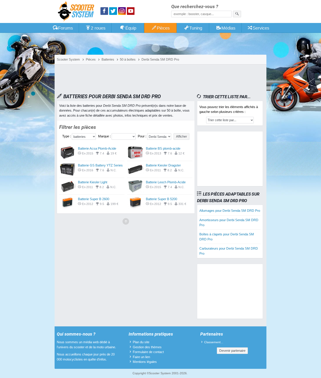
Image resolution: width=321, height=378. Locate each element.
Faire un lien (141, 357)
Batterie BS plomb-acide (163, 148)
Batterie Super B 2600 (93, 199)
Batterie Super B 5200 (161, 199)
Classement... (213, 342)
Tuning (195, 28)
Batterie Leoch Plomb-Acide (166, 182)
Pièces (163, 28)
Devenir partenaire (232, 350)
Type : (67, 136)
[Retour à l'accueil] (77, 12)
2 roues (98, 28)
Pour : (142, 136)
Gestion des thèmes (147, 347)
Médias (228, 28)
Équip (130, 28)
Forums (65, 28)
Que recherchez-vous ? (194, 6)
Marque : (105, 136)
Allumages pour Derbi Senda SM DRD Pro (229, 210)
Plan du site (141, 342)
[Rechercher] (237, 14)
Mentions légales (145, 362)
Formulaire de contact (148, 352)
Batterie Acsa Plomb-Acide (97, 148)
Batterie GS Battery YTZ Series (100, 165)
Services (261, 28)
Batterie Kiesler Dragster (163, 165)
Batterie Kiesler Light (92, 182)
